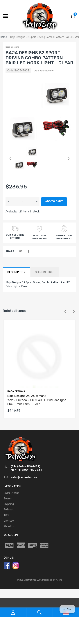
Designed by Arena (52, 580)
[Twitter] (20, 251)
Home (3, 37)
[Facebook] (28, 251)
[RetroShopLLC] (39, 15)
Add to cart (54, 201)
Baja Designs (12, 47)
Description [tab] (16, 272)
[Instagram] (15, 565)
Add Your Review (43, 70)
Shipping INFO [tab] (44, 272)
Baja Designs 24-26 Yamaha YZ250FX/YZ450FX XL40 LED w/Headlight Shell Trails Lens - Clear (36, 400)
